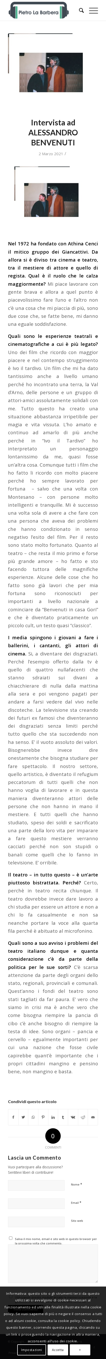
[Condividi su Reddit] (83, 1117)
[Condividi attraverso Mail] (93, 1117)
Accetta (58, 1350)
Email (76, 1202)
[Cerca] (79, 10)
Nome (76, 1184)
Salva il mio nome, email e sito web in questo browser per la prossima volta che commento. (56, 1241)
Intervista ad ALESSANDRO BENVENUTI (53, 132)
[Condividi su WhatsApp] (33, 1117)
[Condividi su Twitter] (23, 1117)
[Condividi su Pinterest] (43, 1117)
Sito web (77, 1221)
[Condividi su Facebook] (13, 1117)
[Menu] (91, 10)
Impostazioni (31, 1350)
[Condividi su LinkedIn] (53, 1117)
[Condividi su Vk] (73, 1117)
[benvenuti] (53, 72)
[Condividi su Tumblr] (63, 1117)
